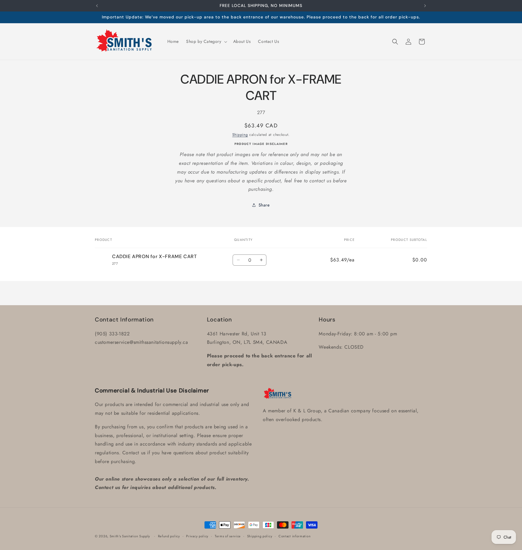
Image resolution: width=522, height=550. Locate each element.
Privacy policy (197, 535)
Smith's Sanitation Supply (130, 536)
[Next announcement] (425, 5)
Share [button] (264, 205)
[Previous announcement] (97, 5)
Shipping (240, 134)
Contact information (295, 535)
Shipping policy (259, 535)
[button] (206, 41)
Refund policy (169, 535)
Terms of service (228, 535)
